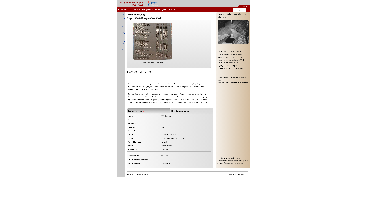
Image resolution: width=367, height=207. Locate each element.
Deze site (171, 9)
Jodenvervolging (136, 14)
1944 (122, 38)
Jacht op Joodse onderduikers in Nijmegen (233, 82)
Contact (244, 6)
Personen (124, 9)
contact (241, 163)
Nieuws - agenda (160, 9)
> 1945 (121, 49)
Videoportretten (147, 9)
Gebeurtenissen (135, 9)
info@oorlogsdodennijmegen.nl (238, 174)
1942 (122, 26)
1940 (122, 15)
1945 (122, 43)
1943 (122, 32)
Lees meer (221, 70)
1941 (122, 20)
